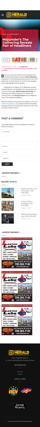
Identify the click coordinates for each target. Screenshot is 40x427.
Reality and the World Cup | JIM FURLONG (29, 215)
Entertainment (9, 68)
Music (31, 68)
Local (27, 68)
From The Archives (19, 68)
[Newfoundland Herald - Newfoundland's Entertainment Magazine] (17, 14)
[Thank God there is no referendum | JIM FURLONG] (8, 193)
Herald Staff (24, 67)
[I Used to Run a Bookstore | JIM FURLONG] (8, 205)
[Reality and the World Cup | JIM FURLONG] (8, 218)
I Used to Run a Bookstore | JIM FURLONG (27, 203)
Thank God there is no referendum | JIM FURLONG (29, 191)
